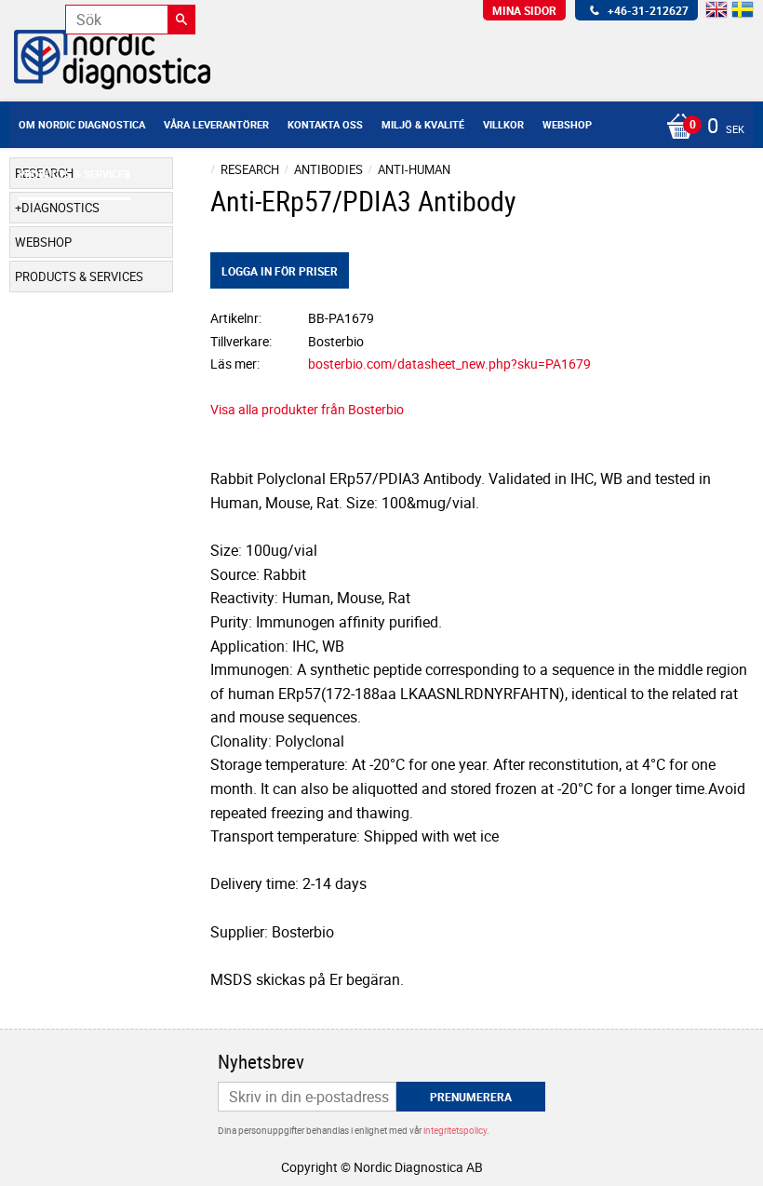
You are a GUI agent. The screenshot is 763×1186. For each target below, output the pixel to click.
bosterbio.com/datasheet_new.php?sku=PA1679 (449, 363)
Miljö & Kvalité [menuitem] (423, 124)
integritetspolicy (455, 1130)
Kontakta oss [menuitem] (325, 124)
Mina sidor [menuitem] (524, 10)
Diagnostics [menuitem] (60, 207)
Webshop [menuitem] (567, 124)
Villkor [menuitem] (503, 124)
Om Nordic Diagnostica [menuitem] (82, 124)
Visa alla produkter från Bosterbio (307, 409)
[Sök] (181, 20)
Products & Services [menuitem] (74, 174)
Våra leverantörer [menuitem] (216, 124)
